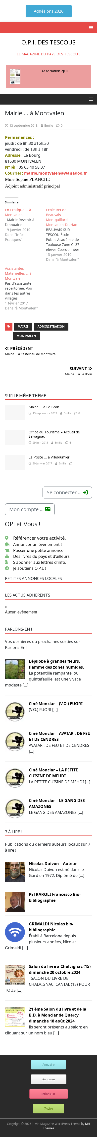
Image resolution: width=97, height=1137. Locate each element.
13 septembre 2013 (23, 125)
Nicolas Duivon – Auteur (53, 863)
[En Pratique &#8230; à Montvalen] (25, 224)
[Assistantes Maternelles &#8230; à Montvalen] (25, 288)
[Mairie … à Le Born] (15, 412)
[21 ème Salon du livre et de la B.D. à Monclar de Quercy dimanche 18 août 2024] (15, 1017)
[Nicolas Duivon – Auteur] (15, 871)
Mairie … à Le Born (44, 407)
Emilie (48, 125)
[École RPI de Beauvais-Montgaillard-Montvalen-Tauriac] (66, 234)
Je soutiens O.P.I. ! (29, 568)
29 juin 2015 (40, 442)
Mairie (23, 326)
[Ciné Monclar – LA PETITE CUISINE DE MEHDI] (15, 777)
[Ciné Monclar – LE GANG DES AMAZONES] (15, 808)
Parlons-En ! (48, 1094)
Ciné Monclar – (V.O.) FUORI (56, 703)
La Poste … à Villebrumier (49, 457)
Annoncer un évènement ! (37, 544)
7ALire (48, 1108)
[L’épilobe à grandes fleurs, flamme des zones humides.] (15, 669)
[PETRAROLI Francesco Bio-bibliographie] (15, 902)
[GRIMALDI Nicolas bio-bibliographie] (15, 931)
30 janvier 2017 (42, 463)
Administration (51, 326)
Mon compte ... (27, 509)
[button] (90, 27)
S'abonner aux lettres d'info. (39, 562)
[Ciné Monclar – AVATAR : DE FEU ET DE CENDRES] (15, 741)
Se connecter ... (65, 492)
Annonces (48, 1079)
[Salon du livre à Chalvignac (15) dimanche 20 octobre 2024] (15, 974)
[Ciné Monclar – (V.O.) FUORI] (15, 711)
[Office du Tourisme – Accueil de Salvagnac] (15, 437)
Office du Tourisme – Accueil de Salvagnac (54, 434)
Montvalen (26, 336)
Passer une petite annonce (38, 550)
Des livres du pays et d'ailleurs (41, 556)
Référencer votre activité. (39, 538)
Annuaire (48, 1064)
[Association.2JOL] (15, 76)
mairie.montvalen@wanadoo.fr (55, 173)
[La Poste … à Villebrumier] (15, 462)
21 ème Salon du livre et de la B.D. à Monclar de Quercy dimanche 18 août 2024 (57, 1015)
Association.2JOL (55, 71)
